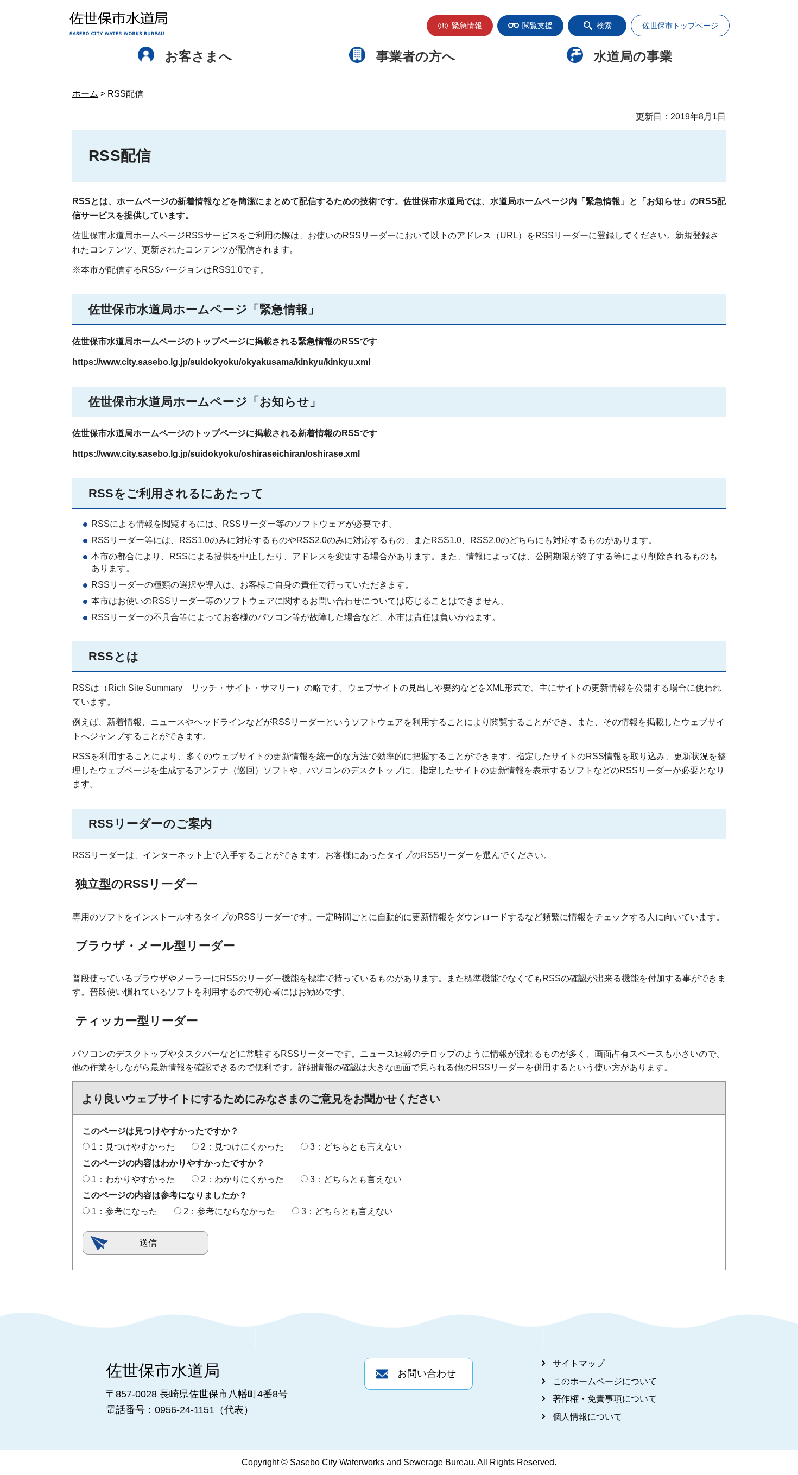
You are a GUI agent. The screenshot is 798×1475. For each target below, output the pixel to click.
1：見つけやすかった (133, 1146)
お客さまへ (198, 56)
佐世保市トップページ (680, 25)
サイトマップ (579, 1363)
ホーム (85, 93)
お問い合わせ (426, 1373)
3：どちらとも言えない (356, 1146)
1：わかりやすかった (133, 1179)
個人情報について (587, 1416)
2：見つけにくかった (242, 1146)
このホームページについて (605, 1381)
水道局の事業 (633, 56)
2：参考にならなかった (229, 1211)
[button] (460, 25)
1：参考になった (124, 1211)
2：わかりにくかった (242, 1179)
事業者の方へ (415, 56)
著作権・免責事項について (605, 1398)
